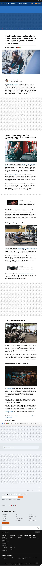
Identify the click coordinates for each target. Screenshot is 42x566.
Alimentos (4, 516)
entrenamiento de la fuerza (13, 84)
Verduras (34, 28)
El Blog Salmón (12, 547)
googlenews (40, 3)
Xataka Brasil (4, 558)
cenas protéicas (18, 520)
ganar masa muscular (32, 423)
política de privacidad (16, 499)
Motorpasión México (35, 557)
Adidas (13, 28)
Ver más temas (6, 523)
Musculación (4, 514)
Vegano (38, 28)
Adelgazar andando (34, 490)
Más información (7, 564)
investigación (10, 388)
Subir (36, 532)
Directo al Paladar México (28, 557)
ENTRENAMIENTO (7, 3)
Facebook (34, 3)
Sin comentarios (10, 47)
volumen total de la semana (26, 273)
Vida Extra (11, 538)
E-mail (20, 47)
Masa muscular (23, 423)
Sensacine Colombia (21, 558)
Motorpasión (35, 537)
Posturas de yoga (26, 490)
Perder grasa (4, 520)
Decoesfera (4, 548)
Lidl (22, 28)
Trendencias (4, 547)
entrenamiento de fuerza (20, 518)
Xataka (3, 537)
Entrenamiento (16, 423)
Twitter (16, 47)
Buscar (38, 528)
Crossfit (15, 490)
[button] (13, 80)
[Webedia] (39, 1)
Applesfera (4, 540)
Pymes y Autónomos (12, 549)
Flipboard (38, 3)
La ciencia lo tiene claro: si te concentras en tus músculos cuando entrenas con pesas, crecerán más (27, 203)
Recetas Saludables (32, 516)
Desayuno (4, 518)
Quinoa (11, 490)
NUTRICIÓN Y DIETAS (23, 3)
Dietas (17, 516)
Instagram (32, 3)
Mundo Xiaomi (4, 543)
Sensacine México (21, 557)
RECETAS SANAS (14, 3)
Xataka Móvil (4, 538)
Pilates (9, 28)
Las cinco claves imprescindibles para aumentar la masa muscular (26, 268)
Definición (30, 518)
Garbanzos (29, 28)
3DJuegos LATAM (13, 557)
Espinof (19, 538)
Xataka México (4, 557)
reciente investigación (14, 174)
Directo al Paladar (28, 537)
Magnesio (5, 28)
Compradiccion (4, 550)
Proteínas (30, 514)
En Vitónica (21, 200)
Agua (25, 28)
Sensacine (19, 537)
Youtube (36, 3)
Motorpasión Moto (36, 538)
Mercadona (18, 28)
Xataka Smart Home (5, 541)
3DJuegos (11, 537)
